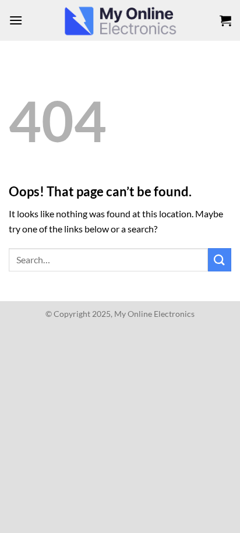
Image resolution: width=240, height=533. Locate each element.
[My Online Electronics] (120, 20)
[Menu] (16, 20)
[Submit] (219, 259)
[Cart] (225, 20)
